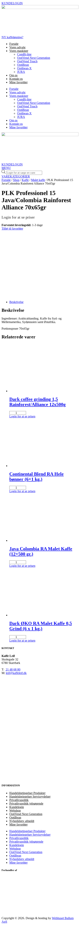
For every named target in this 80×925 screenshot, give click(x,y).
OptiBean (23, 64)
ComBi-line (24, 54)
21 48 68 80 (13, 669)
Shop (16, 180)
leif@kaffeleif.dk (16, 673)
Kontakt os (16, 78)
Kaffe (25, 180)
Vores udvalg (17, 47)
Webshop (15, 810)
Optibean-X (24, 68)
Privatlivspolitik (19, 800)
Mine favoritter (18, 82)
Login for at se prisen (22, 416)
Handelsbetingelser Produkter (27, 793)
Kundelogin (16, 807)
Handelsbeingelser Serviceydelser (29, 796)
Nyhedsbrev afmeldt (21, 821)
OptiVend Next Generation (33, 57)
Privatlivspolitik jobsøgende (26, 803)
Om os (13, 75)
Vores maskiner (18, 50)
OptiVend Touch (27, 61)
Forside (13, 43)
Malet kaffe (38, 180)
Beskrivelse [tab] (16, 302)
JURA (21, 71)
